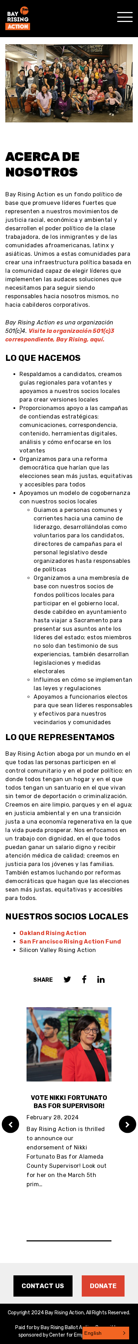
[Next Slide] (127, 1124)
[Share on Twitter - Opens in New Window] (67, 980)
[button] (105, 1333)
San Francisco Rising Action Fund (70, 941)
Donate (103, 1286)
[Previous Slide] (10, 1124)
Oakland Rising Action (52, 933)
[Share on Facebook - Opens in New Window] (84, 980)
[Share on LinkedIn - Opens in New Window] (101, 980)
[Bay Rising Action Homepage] (17, 15)
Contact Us (43, 1286)
